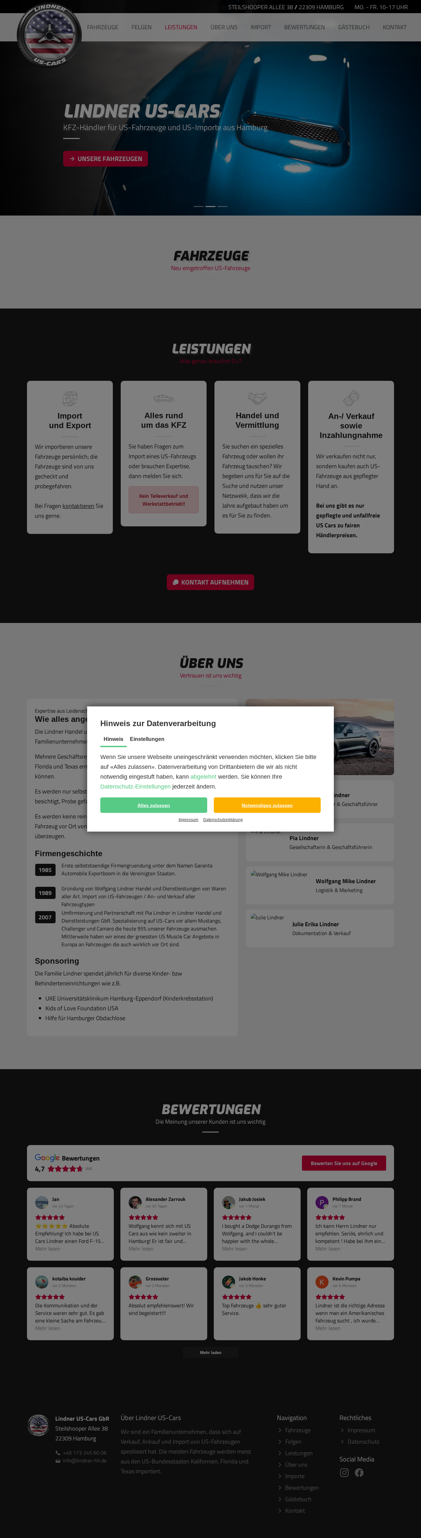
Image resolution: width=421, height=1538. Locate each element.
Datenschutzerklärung (223, 819)
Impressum (188, 819)
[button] (153, 805)
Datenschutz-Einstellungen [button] (135, 786)
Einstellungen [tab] (147, 739)
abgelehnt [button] (203, 776)
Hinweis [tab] (113, 739)
